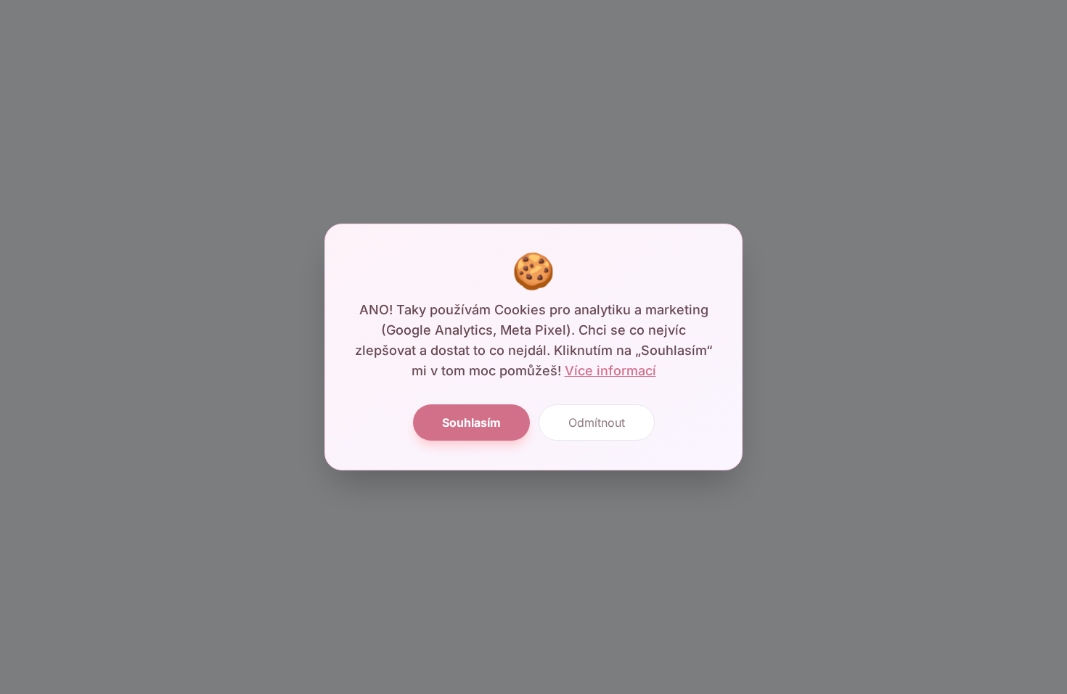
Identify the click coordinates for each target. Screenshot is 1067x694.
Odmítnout (596, 422)
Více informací (610, 370)
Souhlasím (471, 422)
